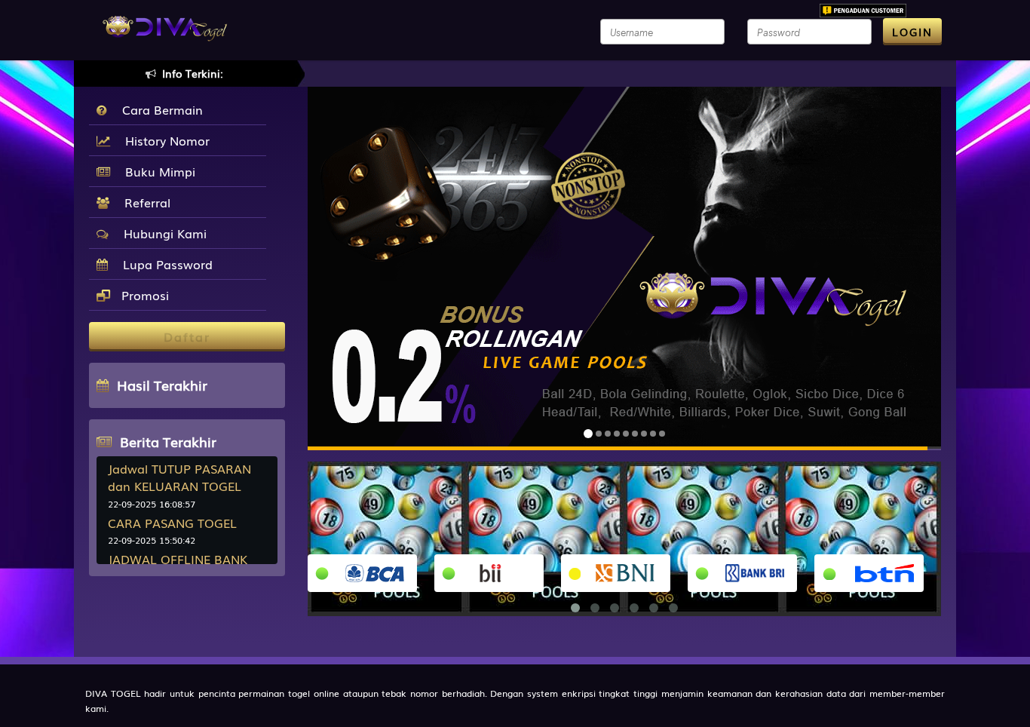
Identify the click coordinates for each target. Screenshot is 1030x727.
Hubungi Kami (161, 233)
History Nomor (164, 140)
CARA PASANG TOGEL (172, 523)
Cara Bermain (159, 109)
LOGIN (912, 31)
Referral (143, 202)
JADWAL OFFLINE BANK (177, 559)
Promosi (143, 295)
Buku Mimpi (156, 171)
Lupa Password (164, 264)
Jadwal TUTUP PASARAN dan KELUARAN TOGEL (179, 477)
